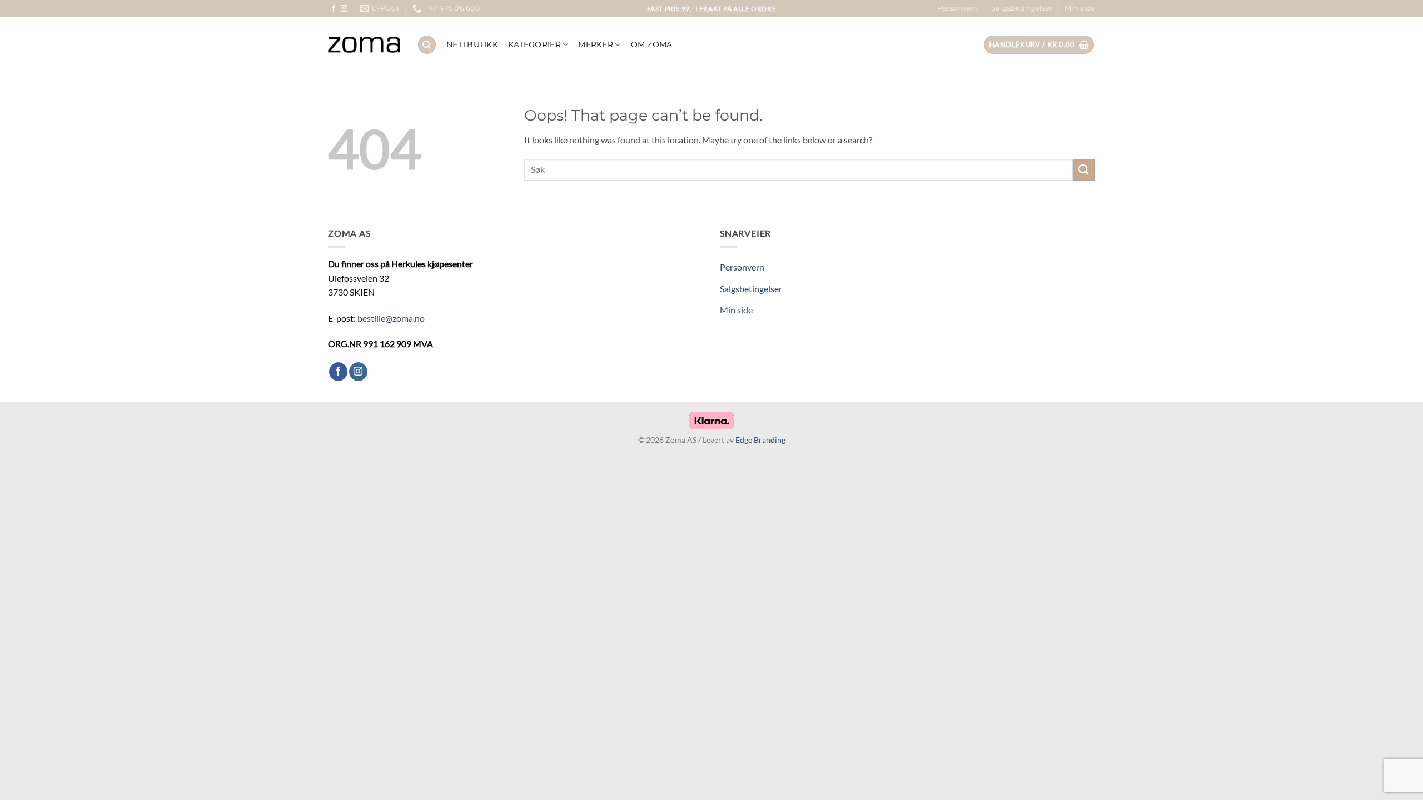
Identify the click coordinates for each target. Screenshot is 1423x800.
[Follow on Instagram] (344, 9)
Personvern (957, 8)
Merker (595, 44)
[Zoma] (364, 45)
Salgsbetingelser (1021, 8)
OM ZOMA (652, 44)
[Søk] (427, 45)
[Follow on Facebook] (333, 9)
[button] (1039, 45)
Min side (1079, 8)
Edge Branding (760, 439)
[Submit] (1084, 170)
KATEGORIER (534, 44)
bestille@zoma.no (391, 318)
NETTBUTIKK (472, 44)
